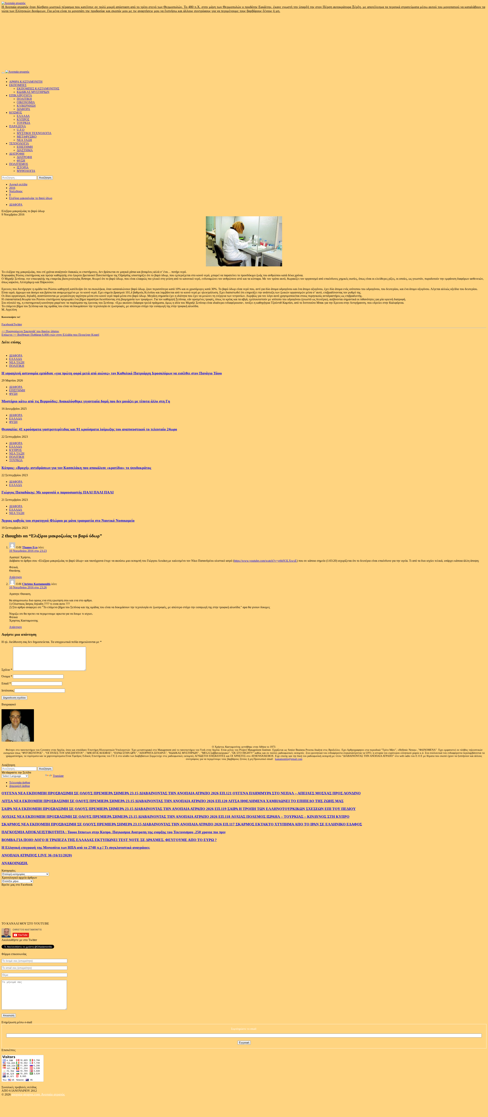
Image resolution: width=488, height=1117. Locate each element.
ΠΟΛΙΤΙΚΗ (24, 98)
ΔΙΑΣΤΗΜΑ (25, 150)
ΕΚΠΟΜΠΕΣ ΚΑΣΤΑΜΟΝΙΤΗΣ (38, 88)
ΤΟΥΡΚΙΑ (23, 122)
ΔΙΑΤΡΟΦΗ (16, 153)
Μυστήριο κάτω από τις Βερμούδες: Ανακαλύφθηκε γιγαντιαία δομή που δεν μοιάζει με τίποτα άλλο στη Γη (86, 401)
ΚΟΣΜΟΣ (15, 112)
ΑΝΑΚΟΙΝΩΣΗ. (15, 863)
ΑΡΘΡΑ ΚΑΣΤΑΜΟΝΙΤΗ (26, 81)
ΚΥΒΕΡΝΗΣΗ (26, 105)
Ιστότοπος (8, 690)
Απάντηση (15, 577)
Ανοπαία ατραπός (53, 1094)
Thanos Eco (30, 547)
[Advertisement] (244, 41)
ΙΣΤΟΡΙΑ (23, 167)
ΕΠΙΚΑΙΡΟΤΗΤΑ (20, 95)
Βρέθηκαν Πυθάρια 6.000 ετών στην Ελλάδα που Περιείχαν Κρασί (50, 334)
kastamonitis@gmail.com (288, 759)
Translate (58, 775)
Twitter (17, 324)
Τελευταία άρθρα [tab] (19, 782)
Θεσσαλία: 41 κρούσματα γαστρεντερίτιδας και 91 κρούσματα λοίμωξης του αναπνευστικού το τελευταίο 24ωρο (89, 429)
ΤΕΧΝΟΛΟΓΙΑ (19, 143)
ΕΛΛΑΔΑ (23, 116)
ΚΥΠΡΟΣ (23, 119)
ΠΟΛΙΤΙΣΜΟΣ (18, 164)
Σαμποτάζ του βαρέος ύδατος (30, 331)
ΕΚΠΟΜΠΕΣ (17, 85)
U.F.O (20, 129)
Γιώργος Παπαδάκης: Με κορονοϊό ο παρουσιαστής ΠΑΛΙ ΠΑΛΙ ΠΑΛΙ (58, 492)
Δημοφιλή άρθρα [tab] (19, 786)
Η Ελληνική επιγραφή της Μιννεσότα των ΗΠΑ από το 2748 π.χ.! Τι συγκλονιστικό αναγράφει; (76, 847)
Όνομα (7, 676)
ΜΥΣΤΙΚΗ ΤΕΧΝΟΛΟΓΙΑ (34, 133)
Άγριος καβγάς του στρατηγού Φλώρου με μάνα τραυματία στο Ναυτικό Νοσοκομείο (68, 520)
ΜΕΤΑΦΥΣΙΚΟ (27, 136)
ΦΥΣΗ (21, 160)
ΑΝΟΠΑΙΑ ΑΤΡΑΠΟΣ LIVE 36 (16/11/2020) (37, 855)
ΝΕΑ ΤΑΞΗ (24, 140)
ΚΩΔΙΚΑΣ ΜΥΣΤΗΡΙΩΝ (33, 92)
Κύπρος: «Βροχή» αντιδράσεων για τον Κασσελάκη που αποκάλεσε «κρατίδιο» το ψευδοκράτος (76, 468)
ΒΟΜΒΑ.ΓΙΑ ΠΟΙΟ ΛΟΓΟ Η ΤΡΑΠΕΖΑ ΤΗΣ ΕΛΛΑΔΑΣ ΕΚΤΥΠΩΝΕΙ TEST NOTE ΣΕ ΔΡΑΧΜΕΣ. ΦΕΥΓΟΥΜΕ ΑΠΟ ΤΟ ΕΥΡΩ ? (109, 840)
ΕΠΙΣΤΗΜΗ (25, 146)
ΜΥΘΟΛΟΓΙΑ (26, 170)
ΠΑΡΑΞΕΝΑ (17, 126)
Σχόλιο (7, 669)
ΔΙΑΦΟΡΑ (23, 109)
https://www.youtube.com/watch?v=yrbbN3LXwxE (265, 560)
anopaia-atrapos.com (26, 1094)
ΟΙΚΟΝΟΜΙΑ (26, 102)
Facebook (7, 324)
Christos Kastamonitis (36, 584)
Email (6, 683)
